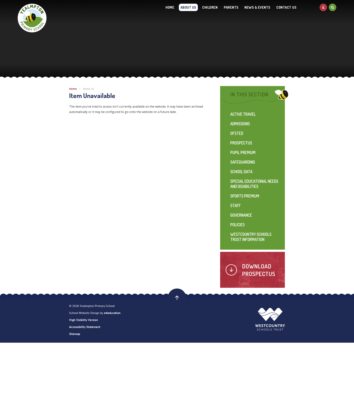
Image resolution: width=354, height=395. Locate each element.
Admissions (240, 123)
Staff (235, 205)
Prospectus (241, 142)
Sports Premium (244, 195)
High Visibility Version (83, 320)
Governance (241, 215)
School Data (241, 171)
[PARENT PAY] (323, 7)
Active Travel (243, 114)
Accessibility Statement (84, 327)
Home (73, 88)
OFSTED (236, 133)
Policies (237, 224)
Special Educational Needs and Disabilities (254, 184)
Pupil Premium (243, 152)
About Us (88, 88)
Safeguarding (242, 162)
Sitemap (74, 334)
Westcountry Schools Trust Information (250, 237)
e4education (112, 313)
